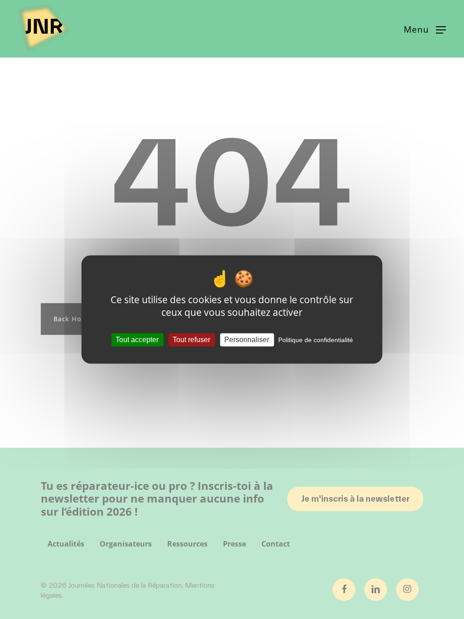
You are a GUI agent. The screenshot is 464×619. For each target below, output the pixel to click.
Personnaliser (246, 339)
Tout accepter (137, 339)
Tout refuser (191, 339)
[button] (425, 29)
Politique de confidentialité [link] (315, 339)
